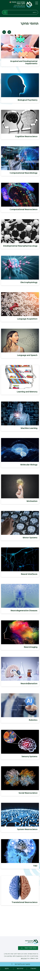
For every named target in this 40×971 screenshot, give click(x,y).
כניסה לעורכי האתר (30, 948)
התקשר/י (33, 968)
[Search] (5, 12)
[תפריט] (36, 4)
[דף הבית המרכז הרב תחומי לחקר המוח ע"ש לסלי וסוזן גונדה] (17, 5)
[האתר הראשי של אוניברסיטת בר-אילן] (31, 943)
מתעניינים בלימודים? (22, 964)
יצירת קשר (24, 958)
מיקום (7, 968)
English (4, 32)
